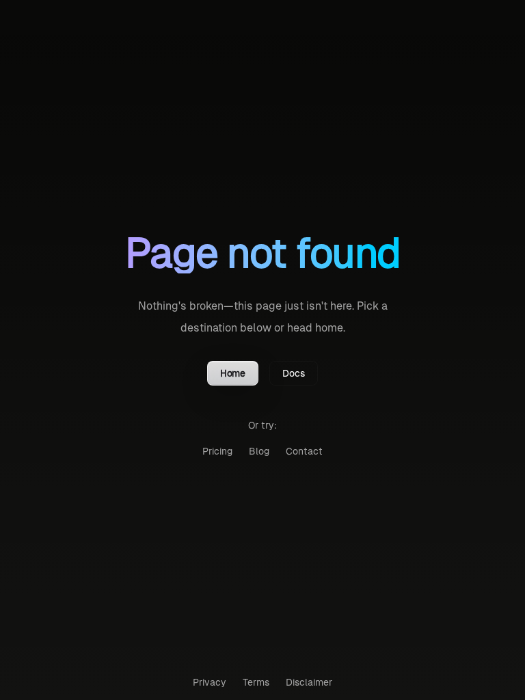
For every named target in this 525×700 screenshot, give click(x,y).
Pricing (217, 451)
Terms (256, 682)
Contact (304, 451)
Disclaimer (309, 682)
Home (232, 373)
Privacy (209, 682)
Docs (293, 373)
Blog (259, 451)
